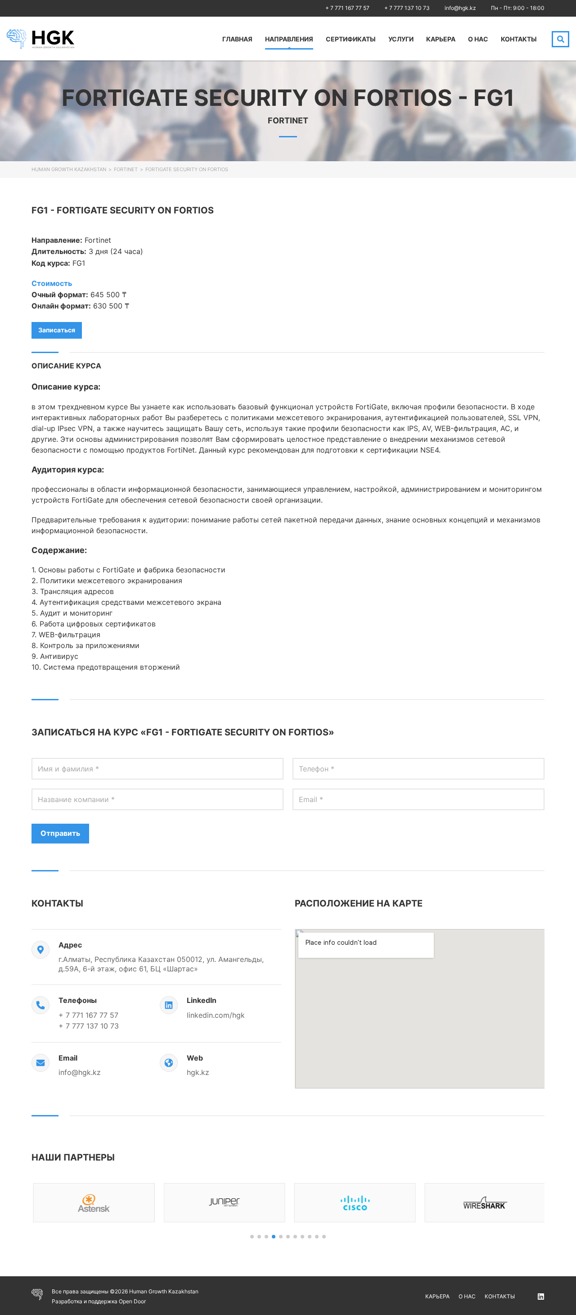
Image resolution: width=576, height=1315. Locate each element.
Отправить (60, 833)
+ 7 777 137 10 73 (407, 8)
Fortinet (126, 169)
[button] (252, 1236)
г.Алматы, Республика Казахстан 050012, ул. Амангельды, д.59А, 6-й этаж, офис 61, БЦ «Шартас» (161, 964)
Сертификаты (351, 39)
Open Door (132, 1301)
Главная (237, 39)
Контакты (519, 39)
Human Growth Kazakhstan (69, 169)
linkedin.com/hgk (216, 1015)
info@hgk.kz (460, 8)
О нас (478, 39)
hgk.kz (198, 1072)
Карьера (440, 39)
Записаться (56, 330)
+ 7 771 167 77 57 (347, 8)
